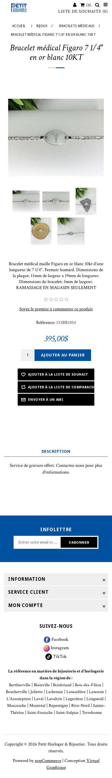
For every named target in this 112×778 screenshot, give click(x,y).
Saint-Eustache (40, 712)
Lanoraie (96, 692)
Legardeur (74, 699)
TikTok (59, 656)
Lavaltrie (54, 699)
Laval (38, 699)
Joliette (36, 692)
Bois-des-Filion (88, 685)
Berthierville (19, 685)
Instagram (59, 648)
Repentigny (58, 705)
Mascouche (16, 705)
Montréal (37, 705)
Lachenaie (54, 692)
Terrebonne (92, 712)
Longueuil (95, 699)
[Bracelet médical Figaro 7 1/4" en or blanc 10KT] (26, 201)
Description (56, 451)
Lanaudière (76, 692)
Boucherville (16, 692)
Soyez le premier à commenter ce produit (56, 309)
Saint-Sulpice (67, 712)
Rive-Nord (80, 705)
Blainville (42, 685)
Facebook (59, 639)
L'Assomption (19, 699)
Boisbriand (62, 685)
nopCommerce (48, 761)
